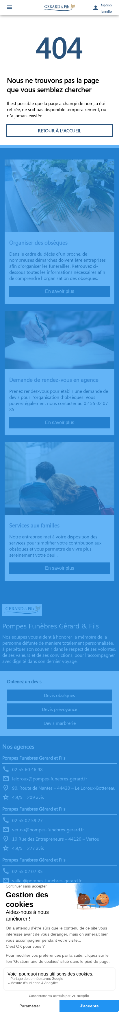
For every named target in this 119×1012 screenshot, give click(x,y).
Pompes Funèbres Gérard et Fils (34, 809)
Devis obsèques (59, 695)
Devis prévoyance (59, 709)
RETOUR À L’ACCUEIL (59, 130)
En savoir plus (59, 291)
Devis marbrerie (60, 723)
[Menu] (9, 7)
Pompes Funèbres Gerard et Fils (34, 758)
